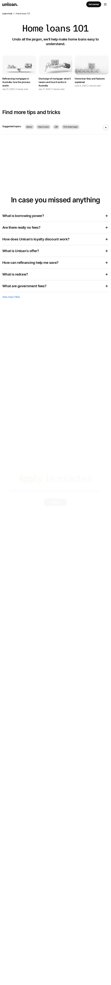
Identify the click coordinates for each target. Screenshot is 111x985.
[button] (105, 4)
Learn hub (7, 13)
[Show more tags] (106, 127)
